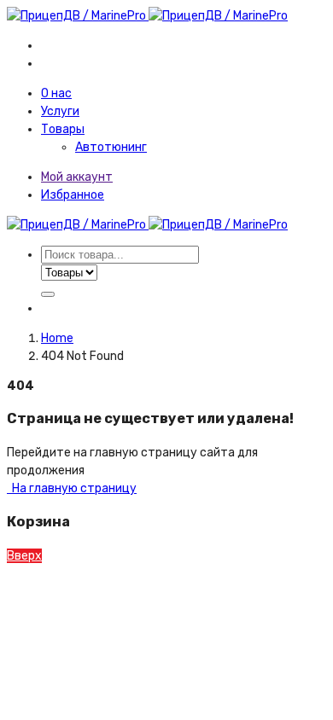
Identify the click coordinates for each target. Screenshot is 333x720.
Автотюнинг (111, 147)
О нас (56, 93)
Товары (63, 129)
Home (57, 338)
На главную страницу (73, 488)
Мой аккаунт (77, 177)
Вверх (24, 556)
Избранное (72, 195)
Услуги (60, 111)
